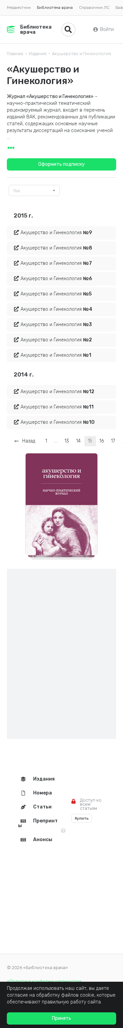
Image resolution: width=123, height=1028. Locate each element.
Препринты (38, 823)
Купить (81, 818)
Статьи (42, 807)
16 (101, 441)
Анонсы (42, 839)
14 (78, 441)
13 (67, 441)
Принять (61, 1018)
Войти (107, 29)
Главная (15, 53)
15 (90, 441)
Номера (42, 793)
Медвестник (19, 7)
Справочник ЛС (94, 7)
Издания (37, 53)
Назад (27, 441)
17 (113, 441)
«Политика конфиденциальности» (44, 981)
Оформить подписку (61, 164)
